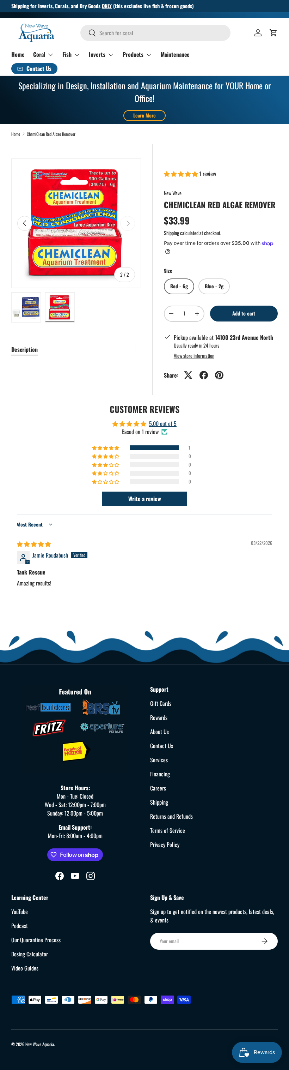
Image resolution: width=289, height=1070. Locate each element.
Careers (158, 788)
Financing (160, 774)
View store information (194, 355)
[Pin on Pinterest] (219, 375)
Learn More (144, 115)
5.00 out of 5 (163, 423)
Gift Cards (160, 703)
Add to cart (243, 313)
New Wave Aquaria (39, 1044)
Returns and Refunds (171, 816)
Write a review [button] (144, 498)
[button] (273, 33)
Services (159, 760)
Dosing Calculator (29, 954)
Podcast (19, 925)
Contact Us (161, 745)
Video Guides (24, 968)
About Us (159, 731)
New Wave (173, 193)
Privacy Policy (164, 844)
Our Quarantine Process (36, 940)
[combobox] (155, 33)
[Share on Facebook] (203, 375)
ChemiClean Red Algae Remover (51, 134)
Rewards (158, 717)
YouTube (19, 911)
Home (18, 54)
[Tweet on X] (188, 375)
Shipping (171, 232)
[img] (34, 544)
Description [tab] (24, 349)
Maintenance (175, 54)
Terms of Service (167, 830)
